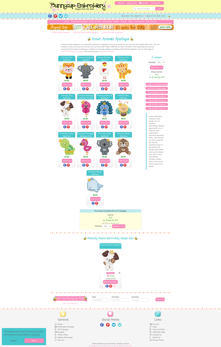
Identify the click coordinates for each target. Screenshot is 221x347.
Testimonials (139, 21)
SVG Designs (63, 329)
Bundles (61, 332)
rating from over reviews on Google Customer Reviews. (110, 346)
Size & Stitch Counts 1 (157, 92)
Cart (122, 3)
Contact (144, 3)
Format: (152, 62)
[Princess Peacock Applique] (104, 108)
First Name (115, 297)
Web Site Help (159, 332)
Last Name (135, 297)
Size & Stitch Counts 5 (157, 108)
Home (66, 21)
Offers (116, 21)
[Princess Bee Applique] (123, 108)
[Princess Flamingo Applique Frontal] (85, 108)
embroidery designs (106, 51)
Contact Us (157, 334)
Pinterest (68, 89)
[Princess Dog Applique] (66, 108)
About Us (156, 337)
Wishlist (156, 3)
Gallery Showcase (65, 337)
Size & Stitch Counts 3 (157, 100)
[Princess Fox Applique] (66, 70)
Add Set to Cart (110, 282)
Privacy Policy (158, 340)
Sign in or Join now (155, 16)
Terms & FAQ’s (159, 329)
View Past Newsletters (70, 303)
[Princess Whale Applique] (95, 185)
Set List (61, 340)
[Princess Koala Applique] (104, 146)
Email (94, 297)
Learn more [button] (35, 335)
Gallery (124, 21)
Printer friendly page (157, 88)
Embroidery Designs (79, 21)
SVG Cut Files (95, 21)
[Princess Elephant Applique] (85, 70)
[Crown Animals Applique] (111, 261)
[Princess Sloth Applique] (123, 146)
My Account (107, 21)
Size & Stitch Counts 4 (157, 104)
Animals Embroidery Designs (72, 51)
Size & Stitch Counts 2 (157, 96)
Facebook (65, 89)
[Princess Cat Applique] (123, 70)
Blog (130, 21)
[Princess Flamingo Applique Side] (85, 146)
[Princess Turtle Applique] (66, 146)
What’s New (63, 334)
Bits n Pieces (151, 21)
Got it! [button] (34, 341)
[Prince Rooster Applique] (104, 70)
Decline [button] (14, 341)
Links (155, 327)
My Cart (156, 324)
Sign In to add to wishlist (158, 84)
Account (133, 3)
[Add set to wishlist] (113, 286)
